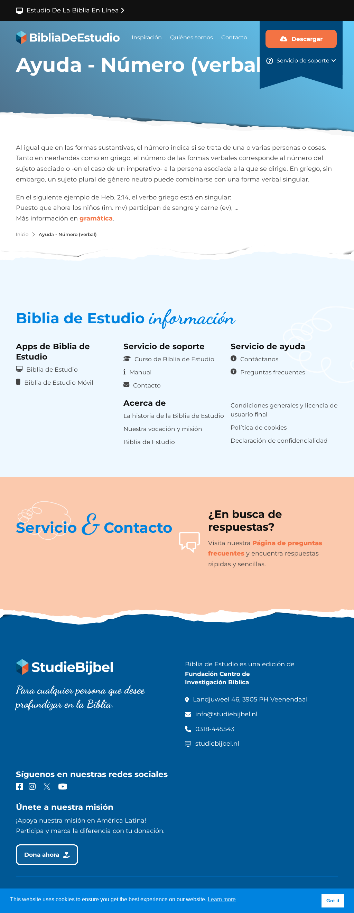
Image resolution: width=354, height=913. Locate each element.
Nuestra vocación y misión (162, 428)
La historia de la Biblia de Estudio (173, 415)
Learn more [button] (222, 899)
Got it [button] (332, 900)
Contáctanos (259, 359)
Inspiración (147, 37)
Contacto (234, 37)
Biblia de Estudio (52, 369)
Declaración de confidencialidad (279, 440)
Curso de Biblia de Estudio (174, 359)
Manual (140, 372)
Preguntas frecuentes (272, 372)
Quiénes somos (191, 37)
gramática (96, 218)
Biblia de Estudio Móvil (58, 382)
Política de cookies (259, 427)
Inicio (22, 234)
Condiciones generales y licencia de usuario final (284, 410)
